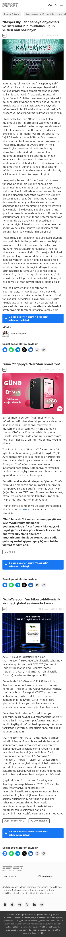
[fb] (4, 349)
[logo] (10, 5)
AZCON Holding (39, 820)
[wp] (11, 349)
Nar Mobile (10, 552)
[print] (37, 349)
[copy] (43, 349)
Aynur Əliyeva (18, 333)
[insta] (12, 904)
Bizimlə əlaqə (45, 876)
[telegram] (17, 349)
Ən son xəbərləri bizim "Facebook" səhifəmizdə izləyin (28, 318)
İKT (4, 36)
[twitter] (24, 349)
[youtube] (41, 904)
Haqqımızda (9, 876)
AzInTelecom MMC (14, 820)
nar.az (27, 509)
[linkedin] (30, 349)
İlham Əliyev (11, 14)
